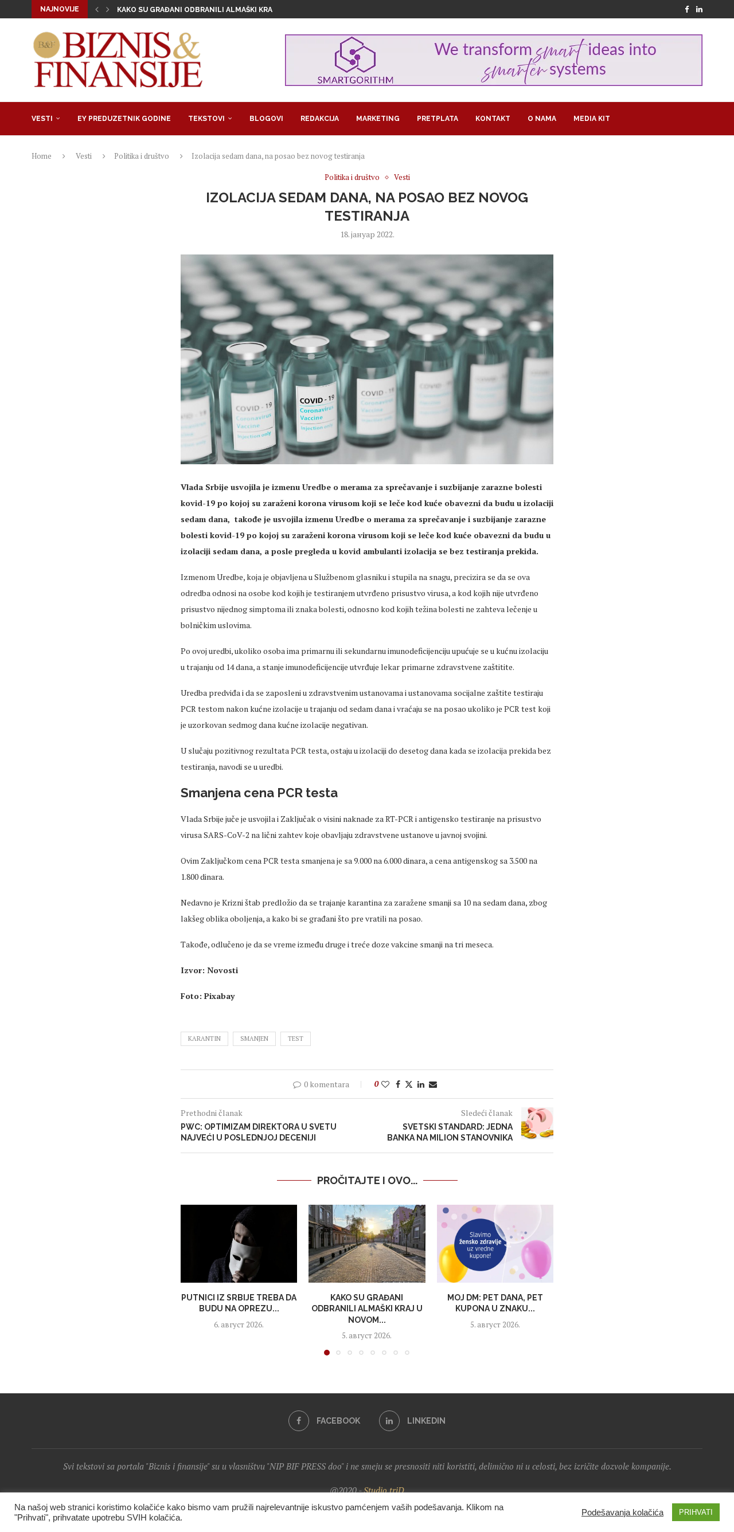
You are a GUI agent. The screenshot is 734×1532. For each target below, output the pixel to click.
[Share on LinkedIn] (420, 1084)
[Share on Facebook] (398, 1084)
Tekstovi (206, 119)
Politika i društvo (141, 156)
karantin (204, 1039)
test (295, 1039)
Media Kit (591, 119)
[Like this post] (385, 1084)
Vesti (42, 119)
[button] (96, 9)
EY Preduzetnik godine (124, 119)
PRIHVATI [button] (696, 1512)
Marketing (378, 119)
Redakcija (319, 119)
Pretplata (437, 119)
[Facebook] (687, 9)
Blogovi (266, 119)
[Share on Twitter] (409, 1084)
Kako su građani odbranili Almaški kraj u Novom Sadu (225, 10)
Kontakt (492, 119)
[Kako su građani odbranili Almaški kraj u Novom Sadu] (367, 1244)
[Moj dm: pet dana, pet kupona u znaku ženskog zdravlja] (495, 1244)
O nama (542, 119)
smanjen (254, 1039)
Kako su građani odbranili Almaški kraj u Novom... (367, 1309)
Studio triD (384, 1490)
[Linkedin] (699, 9)
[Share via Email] (433, 1084)
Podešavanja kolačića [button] (622, 1512)
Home (42, 156)
